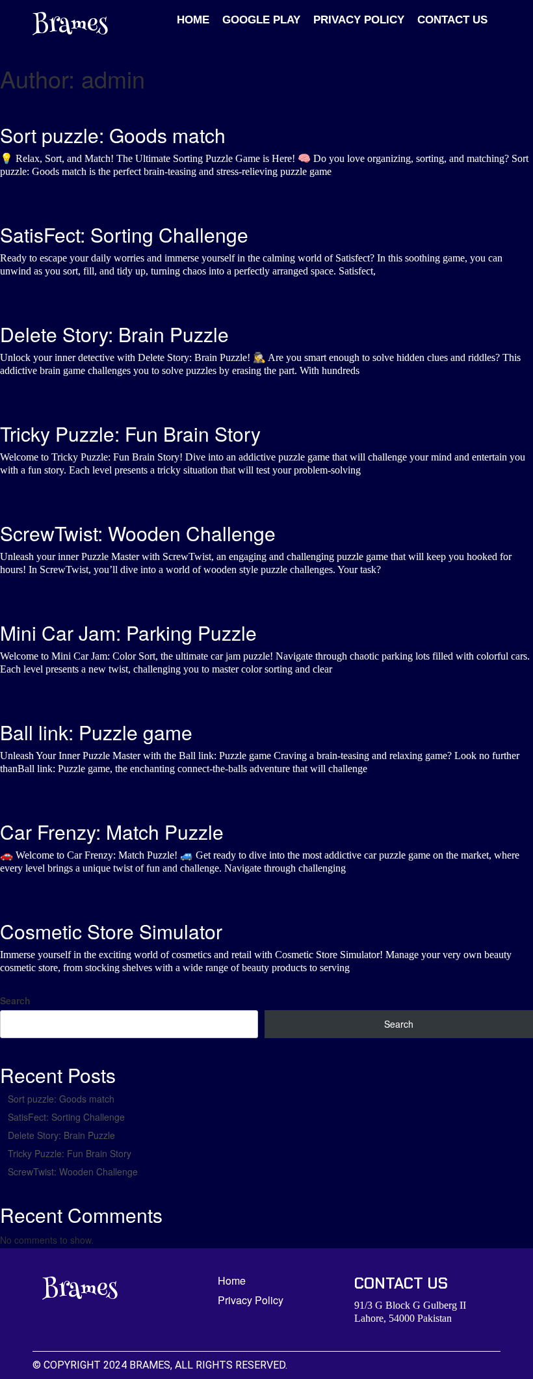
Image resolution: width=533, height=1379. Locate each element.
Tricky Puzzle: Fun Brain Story (69, 1153)
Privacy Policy (358, 20)
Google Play (261, 20)
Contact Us (452, 20)
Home (193, 20)
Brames (70, 26)
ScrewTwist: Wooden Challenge (73, 1171)
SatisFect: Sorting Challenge (66, 1116)
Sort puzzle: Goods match (61, 1098)
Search (15, 1000)
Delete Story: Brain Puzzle (61, 1135)
